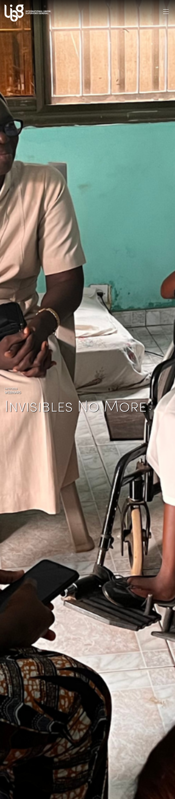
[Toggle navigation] (165, 11)
